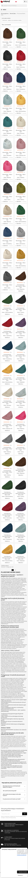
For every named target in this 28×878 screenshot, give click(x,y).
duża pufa (20, 661)
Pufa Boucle (22, 773)
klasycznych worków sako (7, 622)
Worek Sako (14, 772)
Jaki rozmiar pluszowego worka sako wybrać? (12, 795)
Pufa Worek (16, 729)
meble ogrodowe (8, 696)
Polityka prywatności (21, 855)
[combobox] (14, 5)
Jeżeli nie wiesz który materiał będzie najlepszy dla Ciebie (13, 825)
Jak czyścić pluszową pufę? (9, 790)
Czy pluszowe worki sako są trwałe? (12, 799)
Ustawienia (20, 875)
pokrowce (9, 670)
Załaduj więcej (5, 565)
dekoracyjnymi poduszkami (13, 644)
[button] (16, 1)
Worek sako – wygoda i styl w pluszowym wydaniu (12, 20)
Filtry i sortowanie (6, 24)
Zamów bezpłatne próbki (9, 823)
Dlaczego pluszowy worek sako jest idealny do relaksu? (11, 786)
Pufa (20, 729)
